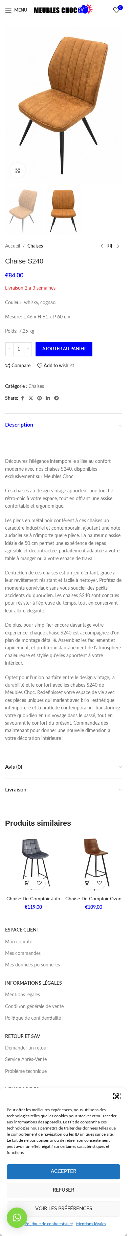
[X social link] (30, 398)
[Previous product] (101, 246)
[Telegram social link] (56, 398)
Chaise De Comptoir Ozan (93, 898)
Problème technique (26, 1071)
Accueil (12, 246)
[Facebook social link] (22, 398)
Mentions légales (91, 1224)
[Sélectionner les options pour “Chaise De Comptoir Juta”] (28, 883)
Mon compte (18, 942)
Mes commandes (23, 953)
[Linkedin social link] (48, 398)
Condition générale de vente (34, 1006)
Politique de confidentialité (49, 1224)
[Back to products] (110, 246)
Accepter (63, 1171)
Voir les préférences (63, 1208)
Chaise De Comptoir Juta (33, 898)
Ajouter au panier (64, 349)
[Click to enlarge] (17, 170)
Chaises (35, 246)
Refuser (63, 1190)
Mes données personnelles (32, 965)
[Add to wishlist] (39, 883)
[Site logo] (63, 10)
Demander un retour (26, 1048)
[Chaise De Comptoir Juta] (33, 864)
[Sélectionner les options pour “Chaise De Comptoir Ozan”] (87, 883)
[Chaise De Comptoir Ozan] (93, 864)
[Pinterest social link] (39, 398)
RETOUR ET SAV (22, 1036)
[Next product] (118, 246)
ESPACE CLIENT (22, 930)
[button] (116, 1096)
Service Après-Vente (26, 1059)
